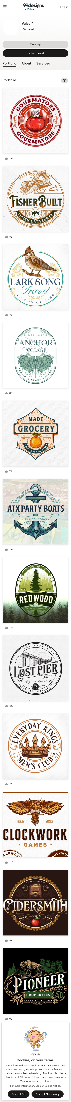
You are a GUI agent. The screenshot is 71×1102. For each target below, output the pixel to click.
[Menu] (5, 6)
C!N (37, 1054)
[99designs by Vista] (33, 6)
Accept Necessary (47, 1094)
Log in (64, 6)
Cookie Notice (52, 1085)
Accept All (18, 1094)
